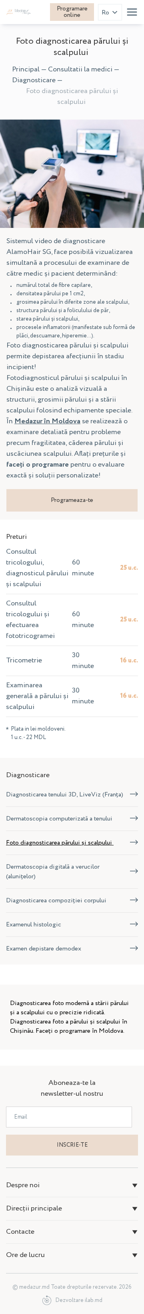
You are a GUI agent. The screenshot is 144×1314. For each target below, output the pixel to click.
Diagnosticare (34, 80)
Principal (26, 69)
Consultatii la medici (80, 69)
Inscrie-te (72, 1145)
